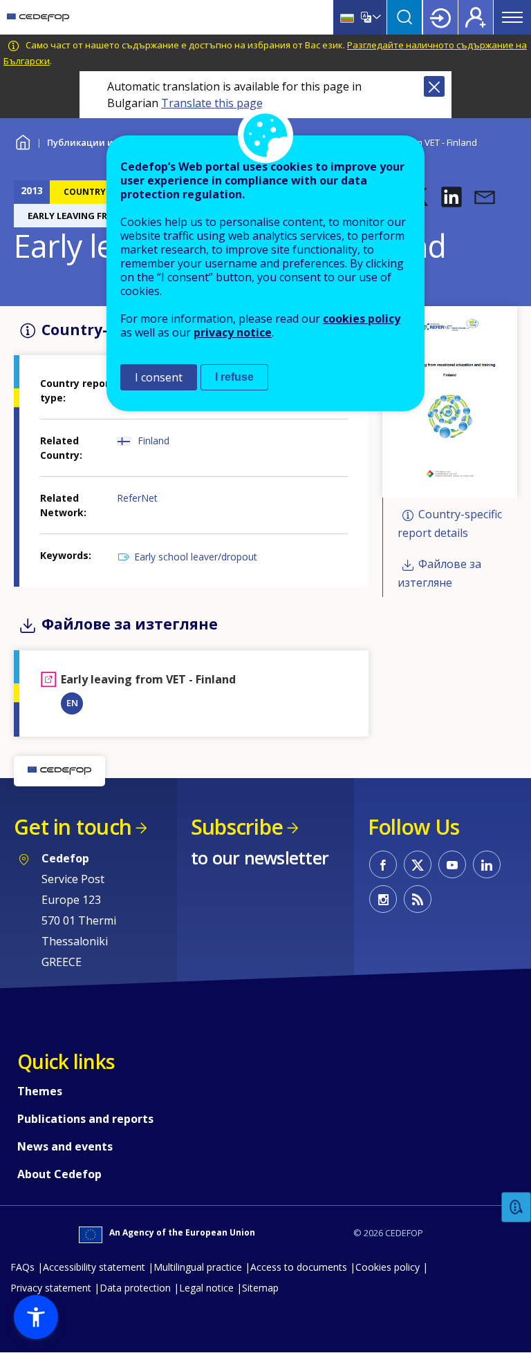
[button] (451, 197)
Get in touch (72, 827)
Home (22, 140)
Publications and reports (85, 1118)
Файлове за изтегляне (439, 574)
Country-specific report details (450, 523)
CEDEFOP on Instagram (383, 899)
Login (440, 17)
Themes (39, 1091)
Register (475, 17)
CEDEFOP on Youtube (452, 864)
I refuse (234, 377)
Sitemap (260, 1287)
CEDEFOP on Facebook (383, 864)
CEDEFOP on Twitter (417, 864)
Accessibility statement (94, 1267)
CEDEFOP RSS (417, 899)
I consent (159, 377)
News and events (65, 1146)
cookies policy (361, 318)
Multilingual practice (197, 1267)
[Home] (38, 17)
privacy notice (233, 332)
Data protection (135, 1287)
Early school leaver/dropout (195, 556)
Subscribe (237, 827)
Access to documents (298, 1267)
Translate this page (212, 103)
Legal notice (206, 1287)
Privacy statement (50, 1287)
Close (434, 86)
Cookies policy (387, 1267)
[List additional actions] (375, 17)
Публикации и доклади (101, 142)
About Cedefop (59, 1174)
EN (72, 703)
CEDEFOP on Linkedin (487, 864)
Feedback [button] (516, 1207)
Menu (512, 17)
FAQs (22, 1267)
